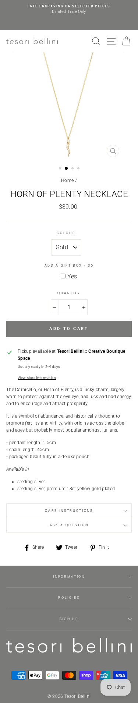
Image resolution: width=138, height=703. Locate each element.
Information (69, 577)
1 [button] (61, 169)
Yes (72, 276)
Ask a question (69, 525)
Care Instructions (69, 511)
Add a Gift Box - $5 (69, 265)
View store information (37, 378)
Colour (66, 233)
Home (67, 180)
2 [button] (66, 169)
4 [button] (79, 169)
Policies (68, 598)
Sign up (69, 619)
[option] (69, 9)
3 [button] (73, 169)
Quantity (68, 293)
